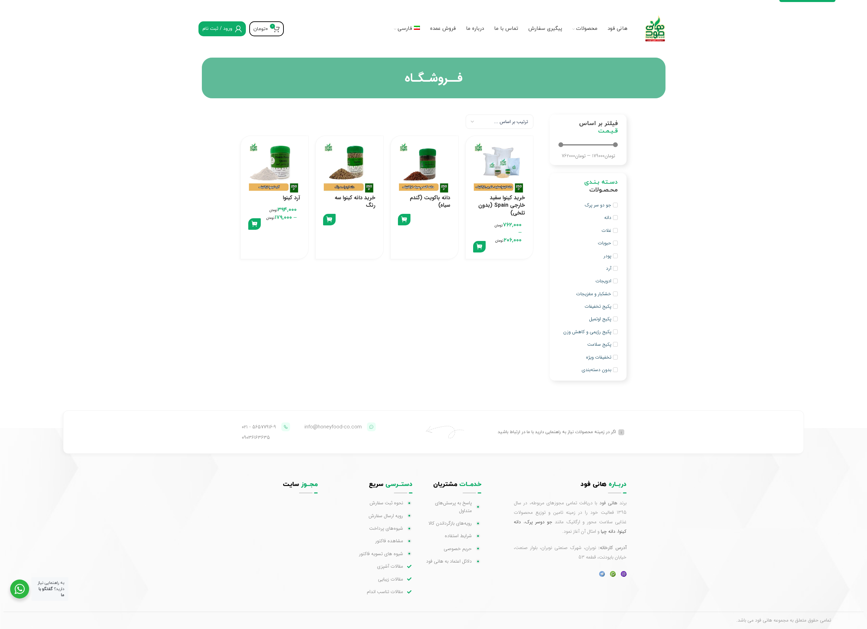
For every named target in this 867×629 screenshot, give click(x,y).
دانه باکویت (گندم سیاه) (430, 201)
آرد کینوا (291, 198)
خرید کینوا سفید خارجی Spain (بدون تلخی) (501, 205)
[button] (479, 246)
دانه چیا (608, 531)
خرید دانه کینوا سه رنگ (355, 201)
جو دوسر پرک (539, 522)
